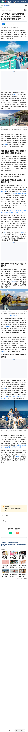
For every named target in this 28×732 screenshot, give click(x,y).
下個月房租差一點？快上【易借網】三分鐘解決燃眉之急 (22, 557)
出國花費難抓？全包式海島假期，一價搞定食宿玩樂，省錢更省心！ (5, 575)
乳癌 (4, 398)
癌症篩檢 (7, 396)
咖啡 (3, 351)
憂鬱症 (22, 232)
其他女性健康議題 (9, 10)
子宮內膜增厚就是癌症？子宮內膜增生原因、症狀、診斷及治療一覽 (13, 557)
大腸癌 (14, 396)
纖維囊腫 (8, 326)
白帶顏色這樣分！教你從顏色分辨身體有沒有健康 (5, 566)
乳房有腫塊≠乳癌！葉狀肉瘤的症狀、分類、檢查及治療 (22, 566)
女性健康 (3, 10)
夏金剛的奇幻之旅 (14, 131)
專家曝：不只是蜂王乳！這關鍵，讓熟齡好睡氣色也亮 (5, 557)
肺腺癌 (14, 94)
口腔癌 (19, 396)
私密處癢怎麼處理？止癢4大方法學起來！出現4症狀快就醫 (13, 575)
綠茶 (4, 388)
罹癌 (4, 232)
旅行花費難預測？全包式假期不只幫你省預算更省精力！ (22, 575)
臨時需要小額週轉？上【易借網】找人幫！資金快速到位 (13, 566)
